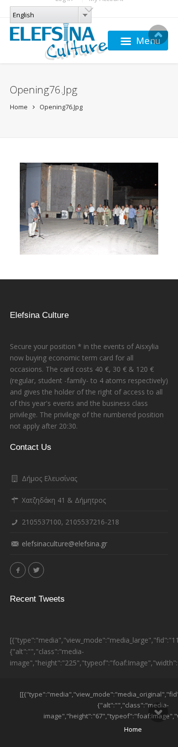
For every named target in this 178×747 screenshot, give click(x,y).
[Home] (59, 40)
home (133, 729)
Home (19, 106)
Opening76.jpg (61, 106)
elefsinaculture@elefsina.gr (64, 543)
